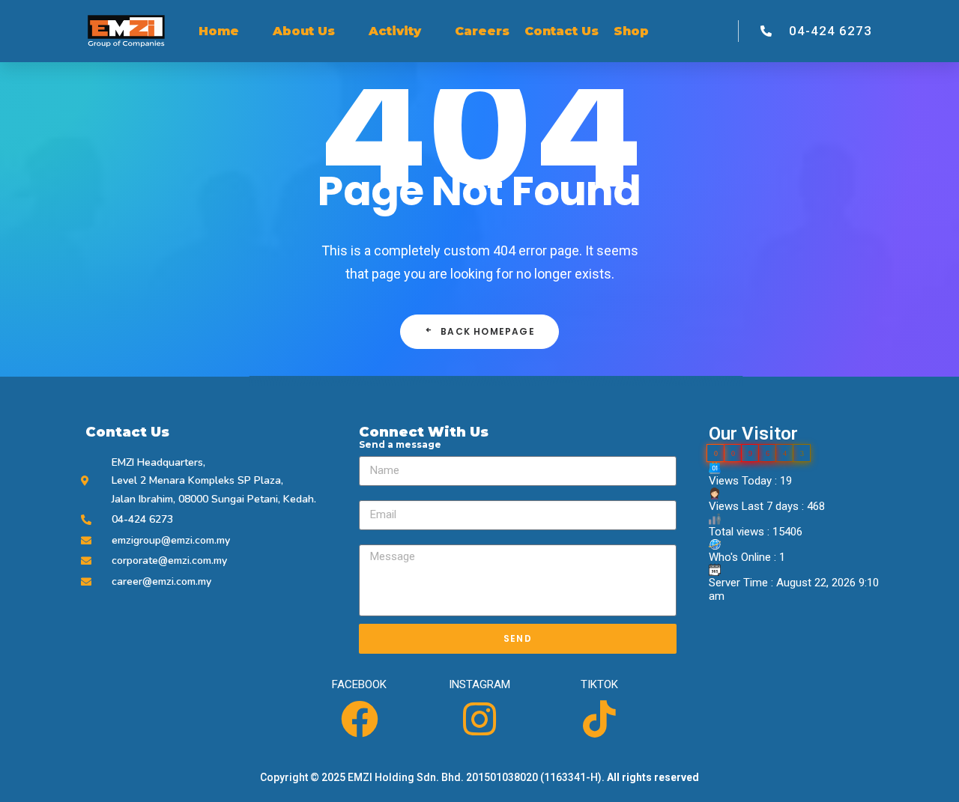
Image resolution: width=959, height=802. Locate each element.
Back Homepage (488, 331)
